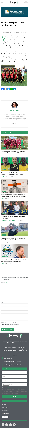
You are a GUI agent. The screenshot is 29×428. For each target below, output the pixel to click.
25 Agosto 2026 (8, 263)
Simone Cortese (14, 110)
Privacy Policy (5, 413)
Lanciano (4, 30)
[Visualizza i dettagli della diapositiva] (14, 12)
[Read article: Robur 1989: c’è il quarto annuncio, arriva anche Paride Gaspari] (14, 208)
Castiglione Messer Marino (8, 220)
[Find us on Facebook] (3, 424)
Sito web (3, 316)
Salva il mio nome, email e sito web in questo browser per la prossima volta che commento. (14, 323)
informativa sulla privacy (13, 388)
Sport (5, 19)
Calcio (9, 19)
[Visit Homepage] (13, 2)
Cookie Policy (5, 416)
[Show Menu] (2, 2)
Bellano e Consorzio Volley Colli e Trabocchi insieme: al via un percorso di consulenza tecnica (14, 260)
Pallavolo (5, 256)
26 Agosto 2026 (8, 155)
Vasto (2, 155)
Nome (3, 302)
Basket (4, 191)
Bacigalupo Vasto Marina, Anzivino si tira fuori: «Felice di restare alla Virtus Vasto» (13, 239)
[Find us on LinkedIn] (10, 424)
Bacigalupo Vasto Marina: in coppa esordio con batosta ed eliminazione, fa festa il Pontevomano (13, 152)
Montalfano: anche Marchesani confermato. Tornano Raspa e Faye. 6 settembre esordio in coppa (14, 173)
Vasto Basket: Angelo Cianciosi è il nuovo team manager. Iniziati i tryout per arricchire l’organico (13, 195)
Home (2, 19)
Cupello (3, 176)
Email (3, 309)
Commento (4, 282)
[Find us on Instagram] (6, 424)
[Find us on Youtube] (14, 424)
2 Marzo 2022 (5, 32)
